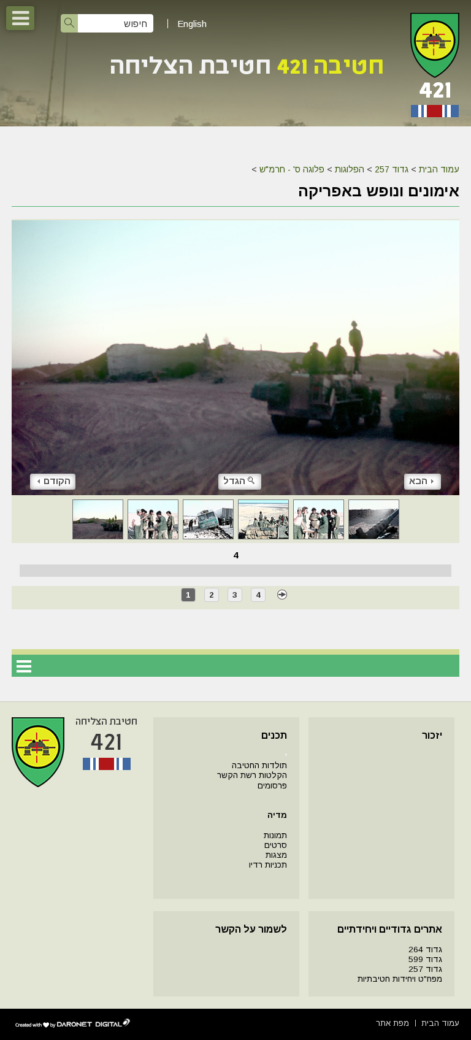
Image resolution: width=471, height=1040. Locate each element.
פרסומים (272, 785)
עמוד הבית (439, 169)
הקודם (57, 481)
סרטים (275, 845)
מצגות (276, 855)
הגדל (234, 481)
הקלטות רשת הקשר (252, 775)
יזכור (432, 735)
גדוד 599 (425, 959)
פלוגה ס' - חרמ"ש (291, 169)
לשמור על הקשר (251, 929)
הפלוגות (349, 169)
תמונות (275, 835)
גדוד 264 (425, 949)
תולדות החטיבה (259, 765)
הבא (418, 481)
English (192, 23)
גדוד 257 (391, 169)
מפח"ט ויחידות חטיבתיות (400, 979)
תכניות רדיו (268, 864)
